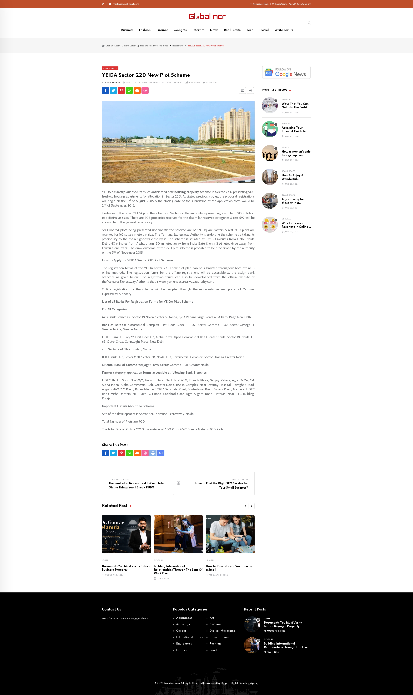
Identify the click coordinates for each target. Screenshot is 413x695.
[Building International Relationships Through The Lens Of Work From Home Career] (252, 645)
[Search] (309, 23)
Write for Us (283, 30)
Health (210, 560)
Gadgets (180, 30)
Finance (162, 30)
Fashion (145, 30)
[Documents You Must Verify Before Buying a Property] (252, 624)
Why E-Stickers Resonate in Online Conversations (295, 227)
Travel (264, 30)
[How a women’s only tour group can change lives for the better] (270, 153)
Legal (105, 560)
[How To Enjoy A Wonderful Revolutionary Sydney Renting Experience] (270, 177)
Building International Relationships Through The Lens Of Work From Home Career (286, 647)
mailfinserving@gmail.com (126, 3)
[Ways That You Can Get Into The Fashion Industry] (270, 105)
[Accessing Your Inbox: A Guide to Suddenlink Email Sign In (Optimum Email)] (270, 129)
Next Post (238, 479)
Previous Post (120, 479)
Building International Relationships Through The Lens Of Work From (178, 570)
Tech (249, 30)
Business (127, 30)
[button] (245, 506)
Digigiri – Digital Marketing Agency (240, 683)
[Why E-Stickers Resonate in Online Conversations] (270, 225)
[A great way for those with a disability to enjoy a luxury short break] (270, 201)
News (214, 30)
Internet (198, 30)
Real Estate (232, 30)
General (158, 560)
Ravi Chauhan (112, 82)
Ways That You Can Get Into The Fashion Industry (296, 108)
